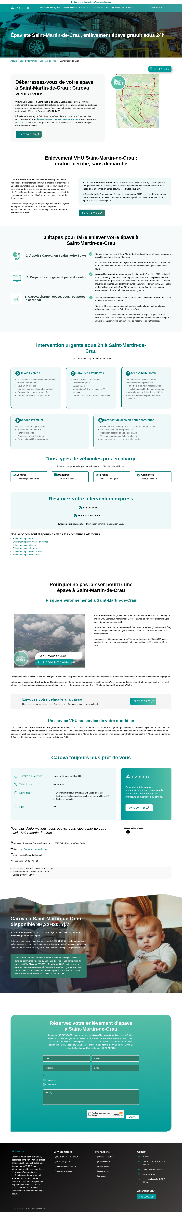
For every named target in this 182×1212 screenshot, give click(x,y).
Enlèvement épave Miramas (25, 548)
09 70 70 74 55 (159, 7)
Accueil (14, 61)
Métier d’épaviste (70, 7)
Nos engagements (64, 1171)
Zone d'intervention (28, 61)
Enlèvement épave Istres (24, 545)
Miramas (19, 122)
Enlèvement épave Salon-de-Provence (30, 542)
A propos (102, 1176)
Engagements (85, 7)
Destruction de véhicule (66, 1166)
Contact (129, 7)
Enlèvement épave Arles (24, 538)
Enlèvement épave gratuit (49, 7)
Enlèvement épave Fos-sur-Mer (27, 551)
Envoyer (132, 1117)
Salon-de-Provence (71, 119)
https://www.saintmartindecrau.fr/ (34, 849)
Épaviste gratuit (63, 1162)
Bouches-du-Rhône (48, 61)
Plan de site (103, 1171)
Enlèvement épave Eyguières (26, 554)
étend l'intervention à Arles (49, 119)
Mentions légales (106, 1157)
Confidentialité (104, 1162)
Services (96, 7)
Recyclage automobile (115, 7)
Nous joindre (104, 1166)
